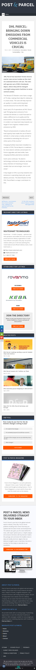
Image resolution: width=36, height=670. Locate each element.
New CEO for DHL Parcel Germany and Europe (16, 406)
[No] (34, 664)
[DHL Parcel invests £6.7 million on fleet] (18, 367)
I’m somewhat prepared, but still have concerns (17, 432)
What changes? (9, 442)
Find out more (10, 259)
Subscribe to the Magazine (18, 496)
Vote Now (17, 447)
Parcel (29, 50)
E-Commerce (16, 50)
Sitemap (4, 647)
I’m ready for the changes (12, 429)
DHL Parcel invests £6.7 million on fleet (16, 371)
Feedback (26, 647)
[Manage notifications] (3, 666)
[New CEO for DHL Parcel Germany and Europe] (18, 403)
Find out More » (23, 605)
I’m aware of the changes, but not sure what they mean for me (17, 438)
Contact (5, 638)
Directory (6, 631)
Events (5, 633)
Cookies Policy (15, 647)
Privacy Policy (24, 653)
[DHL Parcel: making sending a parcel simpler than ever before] (18, 347)
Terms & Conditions (10, 653)
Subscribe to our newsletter (17, 549)
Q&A (4, 656)
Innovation (24, 50)
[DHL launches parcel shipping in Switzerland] (18, 384)
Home (4, 628)
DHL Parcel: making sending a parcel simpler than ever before (18, 353)
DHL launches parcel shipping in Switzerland (18, 388)
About (5, 636)
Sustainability (16, 52)
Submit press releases (10, 650)
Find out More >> (7, 621)
